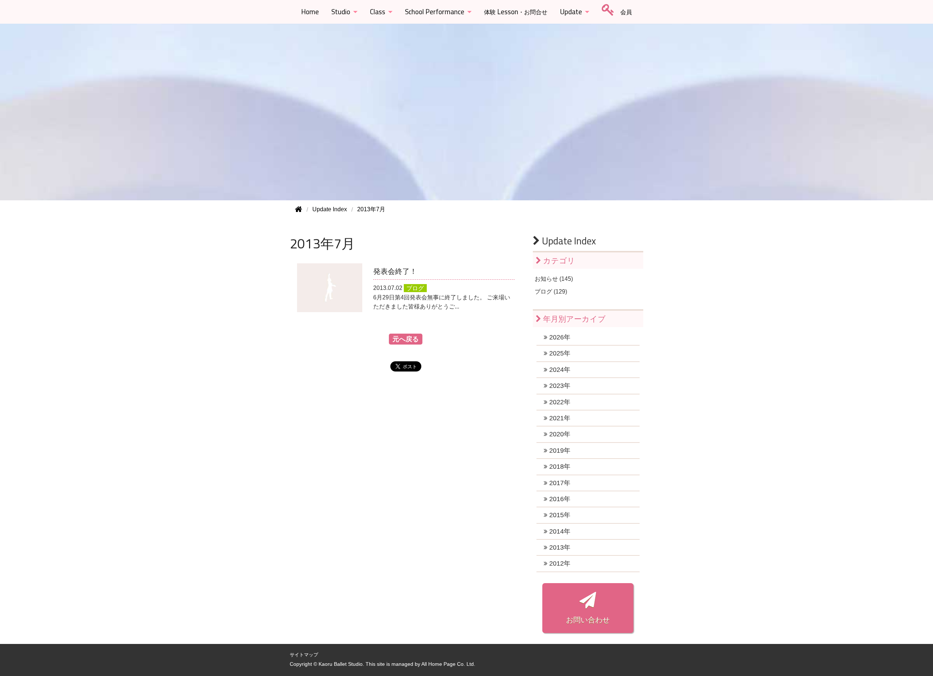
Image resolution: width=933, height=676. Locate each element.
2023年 (558, 385)
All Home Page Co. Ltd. (448, 664)
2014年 (558, 531)
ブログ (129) (551, 291)
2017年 (558, 483)
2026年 (558, 337)
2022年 (558, 402)
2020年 (558, 434)
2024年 (558, 369)
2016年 (558, 499)
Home (310, 11)
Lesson (515, 11)
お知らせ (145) (554, 279)
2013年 (558, 547)
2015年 (558, 515)
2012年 (558, 563)
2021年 (558, 418)
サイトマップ (304, 654)
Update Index (568, 241)
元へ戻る (406, 339)
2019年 (558, 450)
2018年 (558, 466)
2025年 (558, 353)
